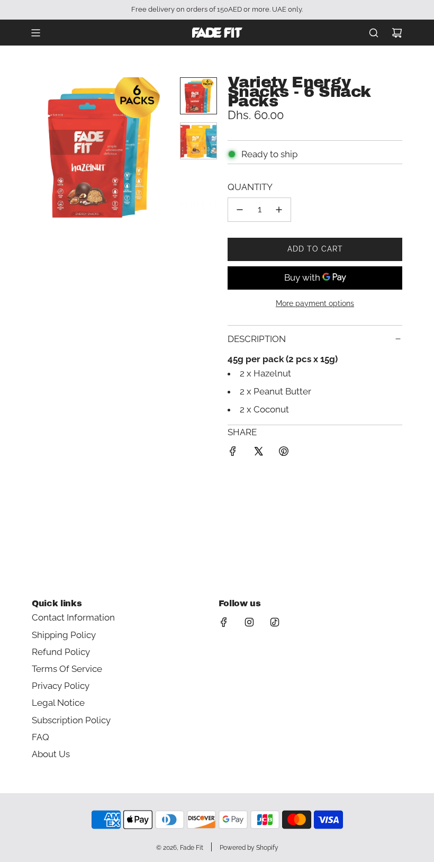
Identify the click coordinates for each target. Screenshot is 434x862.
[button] (40, 147)
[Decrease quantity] (239, 209)
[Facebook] (224, 622)
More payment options (315, 303)
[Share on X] (258, 453)
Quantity (250, 187)
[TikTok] (274, 622)
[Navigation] (35, 32)
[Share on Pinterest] (283, 453)
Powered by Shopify (249, 847)
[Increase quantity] (279, 209)
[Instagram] (249, 622)
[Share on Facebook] (233, 453)
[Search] (373, 32)
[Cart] (397, 32)
